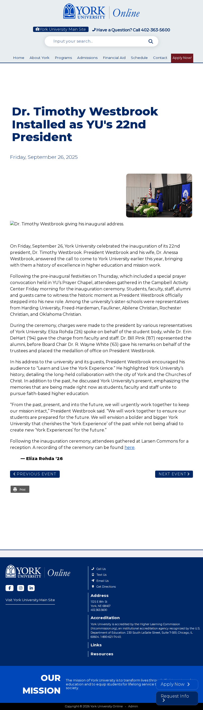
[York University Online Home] (101, 12)
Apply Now (173, 684)
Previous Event (36, 474)
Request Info (175, 696)
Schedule (139, 57)
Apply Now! (182, 58)
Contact (160, 57)
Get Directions (106, 586)
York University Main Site (63, 29)
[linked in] (31, 588)
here (129, 447)
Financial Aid (114, 57)
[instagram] (20, 588)
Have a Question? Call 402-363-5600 (133, 30)
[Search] (150, 41)
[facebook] (9, 588)
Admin (133, 706)
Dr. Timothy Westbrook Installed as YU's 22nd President (159, 195)
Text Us (101, 575)
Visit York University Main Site (30, 600)
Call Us (101, 569)
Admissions (87, 57)
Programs (63, 57)
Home (18, 57)
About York (39, 57)
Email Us (102, 581)
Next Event (172, 474)
